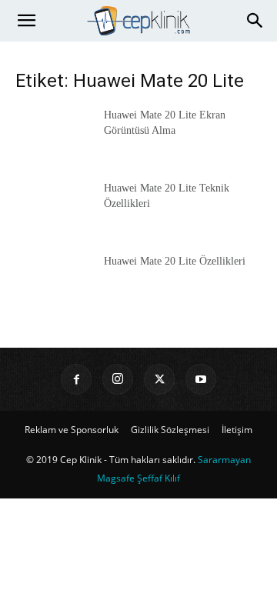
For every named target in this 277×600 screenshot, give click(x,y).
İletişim (237, 429)
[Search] (255, 21)
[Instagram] (117, 379)
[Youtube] (200, 379)
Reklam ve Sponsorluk (71, 429)
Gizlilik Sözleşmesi (170, 429)
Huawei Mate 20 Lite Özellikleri (174, 261)
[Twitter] (159, 379)
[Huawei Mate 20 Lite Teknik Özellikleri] (53, 207)
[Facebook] (76, 379)
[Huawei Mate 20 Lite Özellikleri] (53, 280)
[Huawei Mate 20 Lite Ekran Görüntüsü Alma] (53, 134)
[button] (26, 21)
